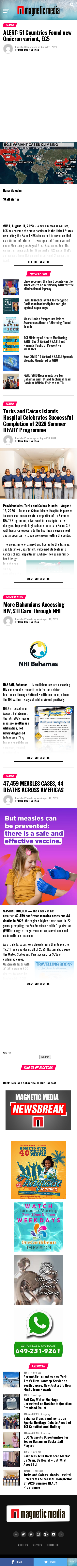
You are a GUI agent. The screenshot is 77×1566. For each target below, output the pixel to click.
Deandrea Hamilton (28, 49)
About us (23, 1545)
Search (7, 1053)
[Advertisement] (38, 97)
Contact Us (53, 1545)
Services (37, 1545)
